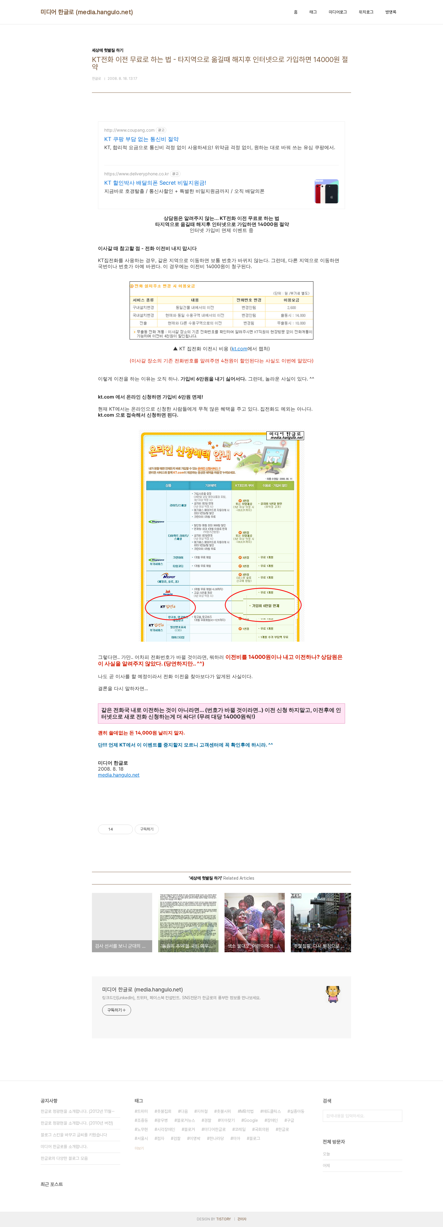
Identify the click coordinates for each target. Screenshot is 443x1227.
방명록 (390, 12)
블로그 (254, 1138)
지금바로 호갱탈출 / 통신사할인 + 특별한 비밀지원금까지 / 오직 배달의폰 (184, 191)
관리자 (242, 1219)
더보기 (139, 1148)
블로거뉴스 (186, 1120)
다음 (184, 1111)
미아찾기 (227, 1120)
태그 (313, 12)
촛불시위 (224, 1111)
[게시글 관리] (126, 829)
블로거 (189, 1129)
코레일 (240, 1129)
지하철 (202, 1111)
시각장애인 (166, 1129)
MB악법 (247, 1111)
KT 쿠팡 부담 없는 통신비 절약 (141, 139)
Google (251, 1120)
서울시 (142, 1138)
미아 (236, 1138)
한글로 (283, 1129)
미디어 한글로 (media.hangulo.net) (87, 12)
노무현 (142, 1129)
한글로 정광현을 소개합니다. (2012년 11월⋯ (78, 1111)
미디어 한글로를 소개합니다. (64, 1146)
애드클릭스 (272, 1111)
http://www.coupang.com (129, 130)
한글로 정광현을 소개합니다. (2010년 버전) (77, 1123)
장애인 (272, 1120)
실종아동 (297, 1111)
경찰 (207, 1120)
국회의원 (262, 1129)
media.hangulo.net (119, 775)
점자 (160, 1138)
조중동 (142, 1120)
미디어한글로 (215, 1129)
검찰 (177, 1138)
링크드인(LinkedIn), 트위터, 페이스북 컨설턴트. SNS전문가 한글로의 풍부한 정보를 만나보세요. (181, 997)
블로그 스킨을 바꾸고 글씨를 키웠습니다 (74, 1134)
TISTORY (223, 1219)
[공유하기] (118, 829)
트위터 (142, 1111)
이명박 (195, 1138)
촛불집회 (164, 1111)
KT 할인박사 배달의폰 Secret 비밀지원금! (155, 183)
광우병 (162, 1120)
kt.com (239, 349)
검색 (396, 1116)
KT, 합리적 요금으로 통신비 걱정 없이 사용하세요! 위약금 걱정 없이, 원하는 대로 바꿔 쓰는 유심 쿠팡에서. (219, 147)
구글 (290, 1120)
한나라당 (216, 1138)
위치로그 (366, 12)
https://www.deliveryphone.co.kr (136, 173)
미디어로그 (338, 12)
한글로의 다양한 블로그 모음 (64, 1158)
